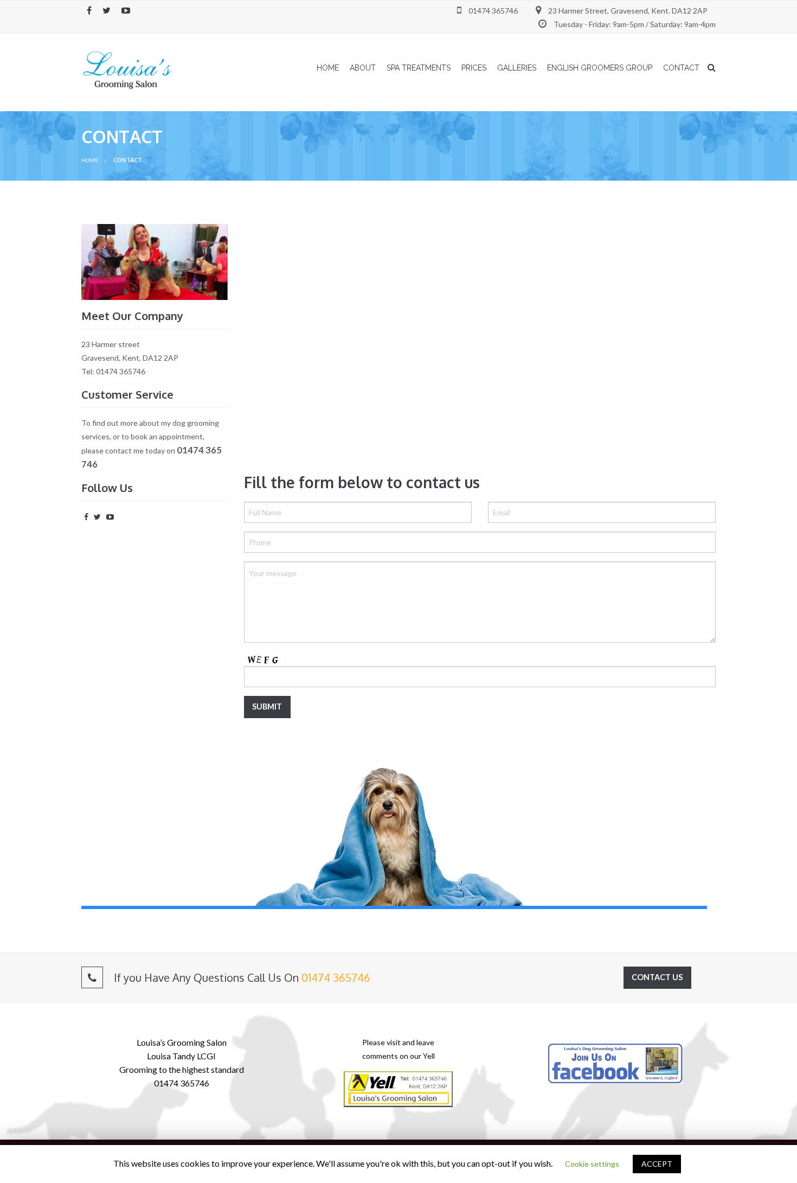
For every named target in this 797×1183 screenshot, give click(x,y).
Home (328, 67)
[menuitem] (327, 68)
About (363, 67)
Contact (681, 67)
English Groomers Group (599, 67)
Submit (267, 706)
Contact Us (657, 977)
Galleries (516, 67)
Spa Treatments (419, 67)
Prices (473, 67)
